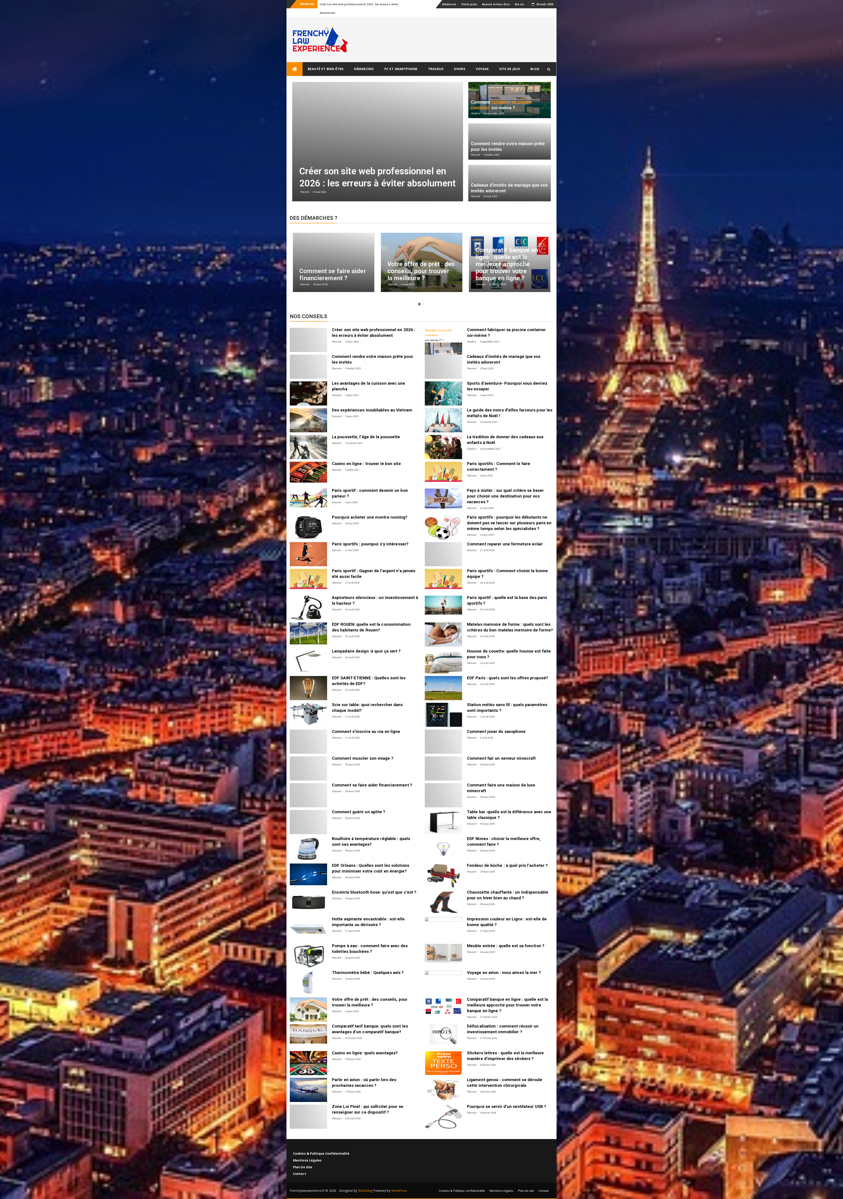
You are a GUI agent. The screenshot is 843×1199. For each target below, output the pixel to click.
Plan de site (302, 1158)
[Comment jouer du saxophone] (443, 733)
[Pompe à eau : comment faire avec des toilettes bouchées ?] (308, 947)
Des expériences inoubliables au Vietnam (372, 401)
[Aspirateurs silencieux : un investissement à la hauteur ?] (308, 599)
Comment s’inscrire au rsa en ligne (366, 722)
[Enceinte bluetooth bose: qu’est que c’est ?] (308, 894)
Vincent (336, 333)
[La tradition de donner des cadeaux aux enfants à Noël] (443, 438)
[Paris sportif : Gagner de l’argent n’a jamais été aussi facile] (308, 570)
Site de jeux (509, 60)
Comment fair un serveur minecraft (501, 749)
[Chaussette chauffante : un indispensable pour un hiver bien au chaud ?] (443, 894)
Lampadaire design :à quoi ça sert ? (366, 642)
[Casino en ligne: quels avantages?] (308, 1054)
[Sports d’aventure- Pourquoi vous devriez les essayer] (443, 385)
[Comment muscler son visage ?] (308, 760)
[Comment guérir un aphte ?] (308, 813)
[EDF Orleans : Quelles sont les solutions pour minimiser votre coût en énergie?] (308, 866)
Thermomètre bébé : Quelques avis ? (367, 963)
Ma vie (519, 4)
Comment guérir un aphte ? (358, 803)
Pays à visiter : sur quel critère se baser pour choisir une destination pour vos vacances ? (505, 487)
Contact (299, 1165)
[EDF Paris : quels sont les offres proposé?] (443, 679)
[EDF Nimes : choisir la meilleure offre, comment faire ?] (443, 840)
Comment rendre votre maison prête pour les (349, 4)
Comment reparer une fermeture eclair (505, 535)
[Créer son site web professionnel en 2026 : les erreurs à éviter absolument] (308, 331)
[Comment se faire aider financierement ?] (308, 787)
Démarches (364, 60)
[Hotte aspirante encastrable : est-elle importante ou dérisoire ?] (308, 921)
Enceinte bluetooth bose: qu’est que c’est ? (374, 883)
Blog (534, 60)
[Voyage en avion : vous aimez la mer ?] (443, 974)
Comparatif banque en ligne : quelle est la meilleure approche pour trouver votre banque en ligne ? (507, 996)
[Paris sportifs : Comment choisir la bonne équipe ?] (443, 570)
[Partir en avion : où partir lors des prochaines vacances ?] (308, 1081)
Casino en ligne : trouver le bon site (366, 455)
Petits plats (469, 4)
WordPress (399, 1182)
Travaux (436, 60)
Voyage (482, 60)
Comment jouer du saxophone (496, 722)
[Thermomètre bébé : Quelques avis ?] (308, 974)
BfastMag (365, 1182)
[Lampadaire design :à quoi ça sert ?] (308, 653)
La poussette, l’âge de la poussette (366, 428)
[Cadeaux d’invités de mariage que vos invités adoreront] (443, 358)
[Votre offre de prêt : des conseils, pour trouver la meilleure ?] (308, 1001)
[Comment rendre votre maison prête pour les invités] (308, 358)
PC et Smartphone (401, 60)
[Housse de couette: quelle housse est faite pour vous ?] (443, 653)
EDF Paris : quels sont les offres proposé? (507, 669)
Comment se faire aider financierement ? (372, 776)
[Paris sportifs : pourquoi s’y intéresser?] (308, 546)
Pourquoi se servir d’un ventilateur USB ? (506, 1097)
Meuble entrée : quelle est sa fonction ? (505, 937)
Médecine (449, 4)
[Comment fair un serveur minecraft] (443, 760)
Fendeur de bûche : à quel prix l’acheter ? (507, 856)
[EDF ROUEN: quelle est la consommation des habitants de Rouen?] (308, 625)
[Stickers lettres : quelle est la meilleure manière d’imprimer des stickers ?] (443, 1054)
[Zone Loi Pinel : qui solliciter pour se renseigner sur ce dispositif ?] (308, 1108)
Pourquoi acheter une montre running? (369, 508)
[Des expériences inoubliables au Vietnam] (308, 412)
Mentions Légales (307, 1152)
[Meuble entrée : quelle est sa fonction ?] (443, 944)
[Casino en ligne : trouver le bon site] (308, 463)
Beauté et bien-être (496, 4)
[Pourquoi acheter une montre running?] (308, 519)
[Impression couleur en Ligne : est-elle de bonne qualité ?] (443, 921)
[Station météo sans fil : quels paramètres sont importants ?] (443, 706)
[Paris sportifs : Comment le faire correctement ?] (443, 463)
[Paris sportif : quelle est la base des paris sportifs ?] (443, 596)
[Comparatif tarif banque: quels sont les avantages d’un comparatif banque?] (308, 1025)
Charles (471, 333)
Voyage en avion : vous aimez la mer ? (504, 963)
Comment (477, 321)
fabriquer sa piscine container (438, 323)
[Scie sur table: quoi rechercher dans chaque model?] (308, 705)
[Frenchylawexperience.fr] (295, 60)
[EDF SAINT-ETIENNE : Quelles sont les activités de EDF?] (308, 679)
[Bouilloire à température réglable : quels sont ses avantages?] (308, 840)
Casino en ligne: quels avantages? (365, 1044)
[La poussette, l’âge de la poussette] (308, 438)
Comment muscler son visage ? (362, 749)
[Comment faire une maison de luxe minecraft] (443, 787)
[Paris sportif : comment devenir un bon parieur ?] (308, 489)
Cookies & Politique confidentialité (321, 1145)
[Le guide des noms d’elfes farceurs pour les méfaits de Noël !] (443, 412)
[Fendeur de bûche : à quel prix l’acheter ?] (443, 867)
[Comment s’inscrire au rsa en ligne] (308, 733)
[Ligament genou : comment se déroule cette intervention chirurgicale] (443, 1081)
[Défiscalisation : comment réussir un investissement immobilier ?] (443, 1026)
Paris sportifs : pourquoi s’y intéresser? (370, 535)
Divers (459, 60)
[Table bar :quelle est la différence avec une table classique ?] (443, 813)
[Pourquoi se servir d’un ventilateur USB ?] (443, 1108)
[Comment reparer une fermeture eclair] (443, 546)
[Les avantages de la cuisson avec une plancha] (308, 385)
